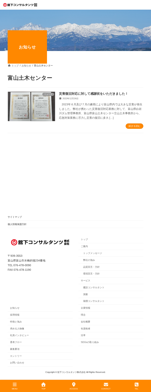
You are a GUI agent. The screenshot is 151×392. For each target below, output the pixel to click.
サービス (85, 280)
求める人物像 (17, 328)
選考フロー (16, 342)
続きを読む (134, 126)
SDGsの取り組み (90, 342)
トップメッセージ (92, 253)
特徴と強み (16, 321)
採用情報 (14, 314)
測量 (85, 294)
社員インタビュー (19, 335)
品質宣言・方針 (91, 266)
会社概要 (85, 321)
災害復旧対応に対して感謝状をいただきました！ (93, 93)
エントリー (16, 356)
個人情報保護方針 (17, 224)
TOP (43, 389)
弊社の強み (89, 260)
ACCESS (74, 389)
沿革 (83, 335)
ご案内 (84, 246)
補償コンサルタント (93, 301)
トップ (84, 239)
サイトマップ (15, 217)
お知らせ (14, 308)
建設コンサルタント (93, 287)
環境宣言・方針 (91, 273)
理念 (83, 314)
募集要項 (14, 349)
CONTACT (105, 389)
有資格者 (85, 328)
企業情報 (85, 308)
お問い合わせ (17, 362)
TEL (136, 389)
